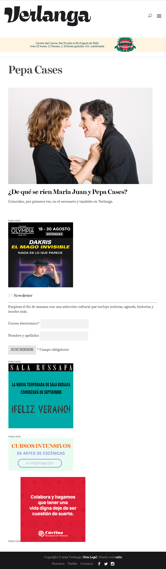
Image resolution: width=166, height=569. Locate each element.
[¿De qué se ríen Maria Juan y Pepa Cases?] (80, 136)
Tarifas (72, 563)
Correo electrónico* (24, 323)
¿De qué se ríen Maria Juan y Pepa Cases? (67, 192)
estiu (118, 557)
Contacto (86, 563)
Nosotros (58, 563)
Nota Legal (90, 557)
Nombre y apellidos (23, 336)
